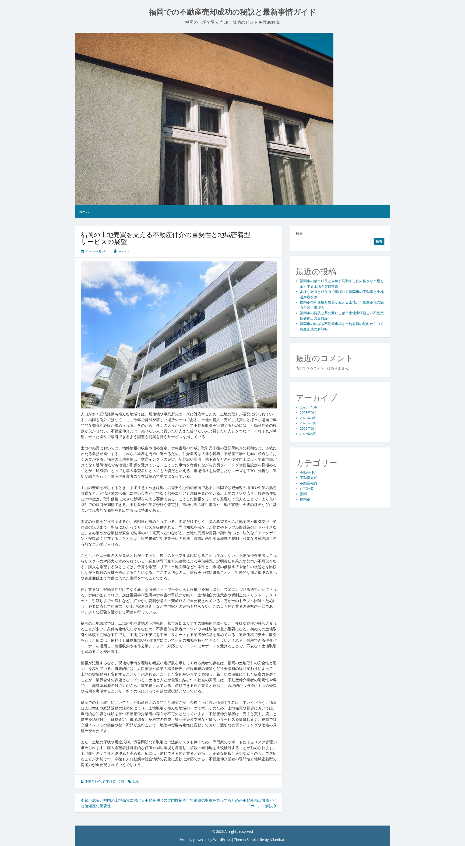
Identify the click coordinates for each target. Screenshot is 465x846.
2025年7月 (308, 423)
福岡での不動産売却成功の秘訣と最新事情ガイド (232, 12)
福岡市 (305, 499)
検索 (299, 233)
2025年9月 (308, 412)
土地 (135, 781)
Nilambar (277, 839)
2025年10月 (309, 407)
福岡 (120, 781)
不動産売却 (308, 477)
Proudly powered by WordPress (205, 839)
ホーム (84, 211)
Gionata (123, 251)
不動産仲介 (93, 781)
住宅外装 (109, 781)
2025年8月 (308, 417)
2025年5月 (308, 433)
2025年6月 (308, 428)
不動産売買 (308, 483)
